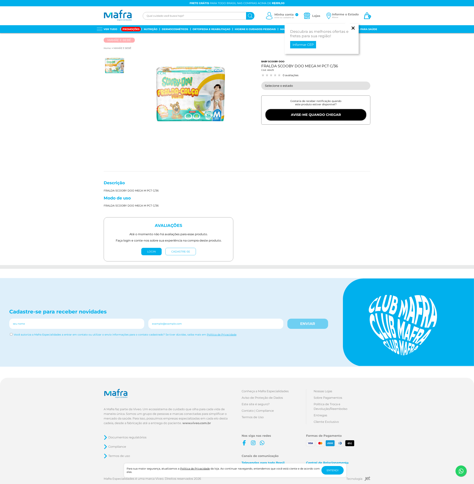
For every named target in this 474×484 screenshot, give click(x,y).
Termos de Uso (253, 417)
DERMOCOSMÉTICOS (175, 29)
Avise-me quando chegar (316, 115)
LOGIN (151, 251)
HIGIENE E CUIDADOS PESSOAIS (255, 29)
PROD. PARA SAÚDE (364, 29)
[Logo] (118, 16)
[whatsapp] (262, 442)
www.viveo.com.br (196, 423)
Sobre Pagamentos (328, 397)
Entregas (320, 415)
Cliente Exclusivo (326, 422)
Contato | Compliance (258, 410)
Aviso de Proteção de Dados (262, 397)
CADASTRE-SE (180, 251)
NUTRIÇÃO (150, 29)
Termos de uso (119, 456)
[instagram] (253, 442)
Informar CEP (303, 45)
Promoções (131, 29)
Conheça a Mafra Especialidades (265, 391)
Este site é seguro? (256, 404)
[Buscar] (250, 16)
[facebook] (244, 442)
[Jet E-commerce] (358, 479)
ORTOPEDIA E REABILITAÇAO (211, 29)
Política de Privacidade (221, 334)
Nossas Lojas (323, 391)
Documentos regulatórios (127, 437)
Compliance (117, 446)
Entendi (332, 470)
